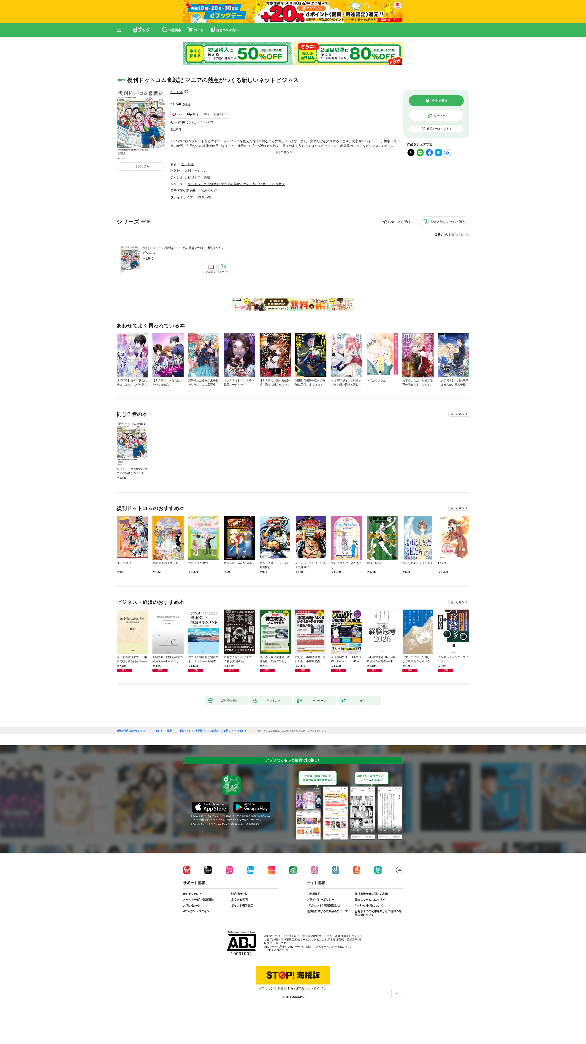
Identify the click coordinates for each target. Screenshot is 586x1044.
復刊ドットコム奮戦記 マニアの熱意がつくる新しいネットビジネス (185, 250)
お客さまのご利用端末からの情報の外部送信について (378, 913)
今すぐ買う (440, 101)
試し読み (143, 166)
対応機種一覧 (239, 893)
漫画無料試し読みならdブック (132, 730)
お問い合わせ (191, 905)
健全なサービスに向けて (370, 899)
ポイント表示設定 (242, 905)
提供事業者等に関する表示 (371, 893)
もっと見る (457, 414)
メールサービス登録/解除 (198, 899)
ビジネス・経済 (199, 177)
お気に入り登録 (399, 222)
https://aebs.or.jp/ (277, 950)
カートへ (439, 115)
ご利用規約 (313, 893)
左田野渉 (176, 92)
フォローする (186, 92)
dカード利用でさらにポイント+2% (191, 122)
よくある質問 (239, 899)
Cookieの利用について (369, 905)
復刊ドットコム (195, 171)
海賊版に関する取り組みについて (327, 911)
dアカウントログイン (196, 911)
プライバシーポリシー (320, 899)
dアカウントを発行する (276, 988)
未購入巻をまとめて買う (447, 222)
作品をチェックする (439, 128)
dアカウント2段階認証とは (323, 905)
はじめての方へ (192, 893)
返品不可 (175, 129)
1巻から (441, 234)
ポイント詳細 (213, 114)
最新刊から (460, 234)
